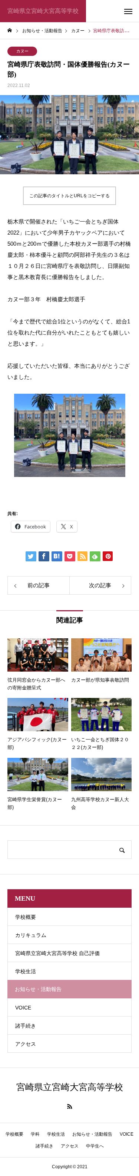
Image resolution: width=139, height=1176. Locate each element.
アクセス (25, 1044)
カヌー (22, 51)
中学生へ (95, 1146)
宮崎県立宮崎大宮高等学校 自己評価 (57, 953)
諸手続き (25, 1026)
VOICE (23, 1008)
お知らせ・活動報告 (92, 1134)
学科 (35, 1134)
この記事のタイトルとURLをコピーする (69, 195)
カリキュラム (30, 935)
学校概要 (25, 917)
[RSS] (69, 1106)
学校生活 (25, 971)
